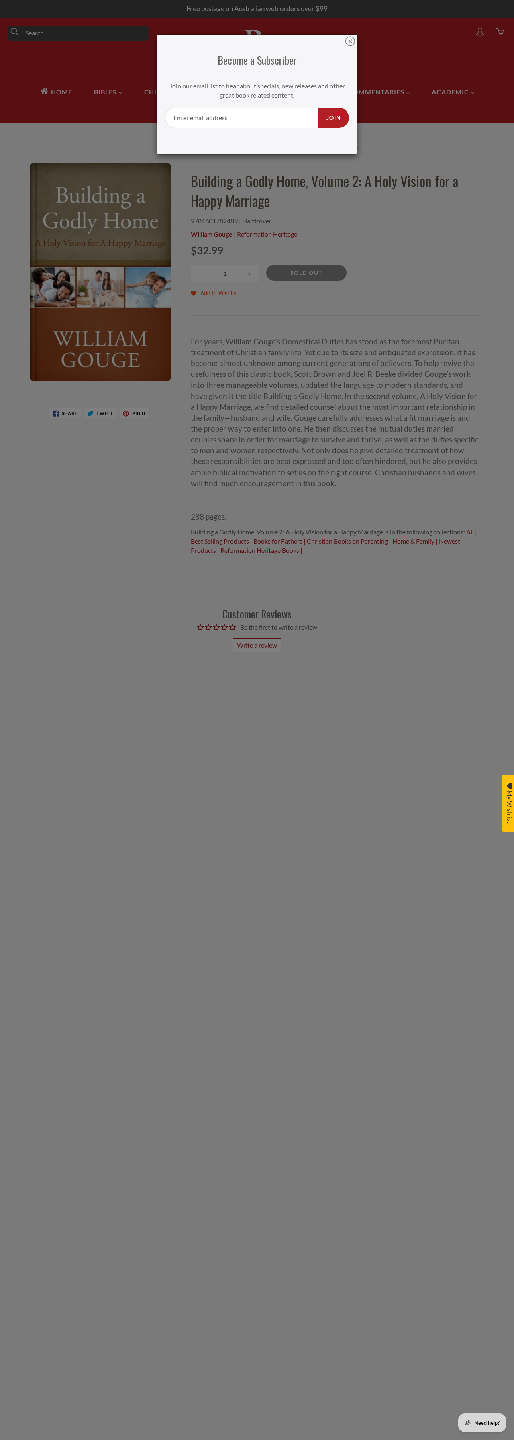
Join (333, 117)
